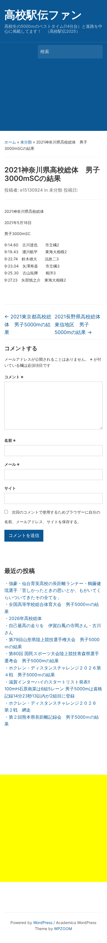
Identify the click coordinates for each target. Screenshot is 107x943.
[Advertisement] (53, 96)
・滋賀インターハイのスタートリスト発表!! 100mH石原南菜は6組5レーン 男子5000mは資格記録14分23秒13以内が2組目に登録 (53, 689)
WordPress (42, 922)
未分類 (26, 142)
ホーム (10, 142)
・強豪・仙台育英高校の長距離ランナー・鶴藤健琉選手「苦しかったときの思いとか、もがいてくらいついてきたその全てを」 (52, 590)
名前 (10, 440)
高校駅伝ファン (43, 14)
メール (12, 464)
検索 (96, 52)
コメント (14, 376)
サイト (10, 488)
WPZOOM (63, 928)
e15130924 (31, 190)
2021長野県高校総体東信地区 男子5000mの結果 (77, 324)
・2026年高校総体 (23, 618)
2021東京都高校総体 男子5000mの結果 (27, 324)
